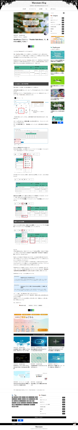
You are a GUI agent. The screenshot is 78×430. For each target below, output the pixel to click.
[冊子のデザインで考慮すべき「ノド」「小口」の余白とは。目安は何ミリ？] (56, 358)
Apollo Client (29, 402)
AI (12, 397)
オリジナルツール (32, 8)
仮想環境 (13, 406)
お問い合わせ (53, 8)
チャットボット (31, 397)
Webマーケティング (57, 20)
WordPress (31, 305)
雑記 (57, 31)
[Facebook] (31, 46)
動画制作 (57, 28)
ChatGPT (15, 397)
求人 (46, 8)
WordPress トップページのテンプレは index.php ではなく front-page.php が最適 (21, 367)
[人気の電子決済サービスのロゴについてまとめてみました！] (39, 358)
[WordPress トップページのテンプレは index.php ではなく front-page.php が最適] (22, 358)
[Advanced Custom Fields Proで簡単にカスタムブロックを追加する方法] (22, 376)
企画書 (13, 404)
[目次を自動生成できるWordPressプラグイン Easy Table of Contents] (39, 341)
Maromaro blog (39, 2)
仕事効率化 (40, 305)
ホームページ (35, 402)
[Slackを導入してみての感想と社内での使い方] (39, 376)
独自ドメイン (32, 404)
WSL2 (36, 397)
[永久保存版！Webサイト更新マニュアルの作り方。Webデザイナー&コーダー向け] (22, 341)
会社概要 (40, 8)
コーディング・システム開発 (57, 24)
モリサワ (23, 397)
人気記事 (24, 8)
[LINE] (33, 46)
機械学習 (18, 402)
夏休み (20, 397)
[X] (29, 46)
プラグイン (35, 305)
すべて (52, 397)
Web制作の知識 (23, 305)
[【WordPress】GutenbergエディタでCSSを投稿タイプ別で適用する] (56, 341)
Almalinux (14, 402)
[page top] (74, 424)
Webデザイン (57, 22)
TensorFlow (23, 402)
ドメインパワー (26, 404)
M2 (27, 397)
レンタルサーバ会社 (19, 404)
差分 (17, 406)
